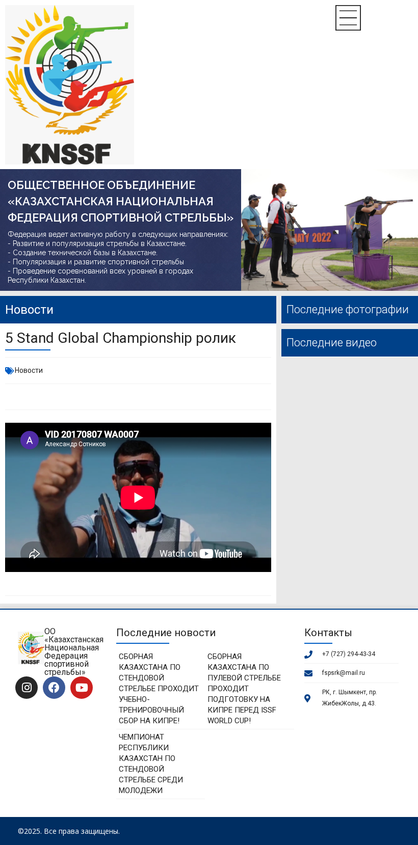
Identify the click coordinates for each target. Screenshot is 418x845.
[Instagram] (26, 687)
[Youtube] (81, 687)
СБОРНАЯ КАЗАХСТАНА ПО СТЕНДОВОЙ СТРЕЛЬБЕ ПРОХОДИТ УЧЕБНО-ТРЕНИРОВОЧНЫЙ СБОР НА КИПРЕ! (159, 688)
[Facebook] (54, 687)
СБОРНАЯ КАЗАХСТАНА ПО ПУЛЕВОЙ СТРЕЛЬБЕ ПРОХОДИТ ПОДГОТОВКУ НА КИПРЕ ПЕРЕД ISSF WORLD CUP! (244, 688)
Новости (29, 370)
